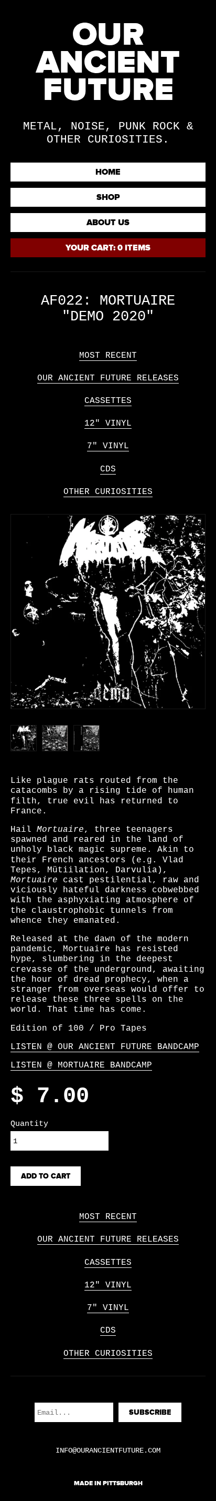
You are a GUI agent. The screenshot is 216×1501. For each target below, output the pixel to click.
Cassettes (108, 401)
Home (108, 172)
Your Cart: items (108, 248)
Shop (108, 197)
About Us (108, 222)
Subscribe (150, 1412)
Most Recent (108, 355)
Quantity (29, 1124)
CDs (108, 469)
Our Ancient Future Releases (108, 378)
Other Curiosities (108, 492)
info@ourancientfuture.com (108, 1450)
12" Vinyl (108, 423)
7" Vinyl (108, 446)
